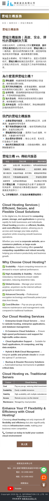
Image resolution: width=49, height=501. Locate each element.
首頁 (4, 23)
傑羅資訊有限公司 (29, 499)
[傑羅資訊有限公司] (24, 4)
